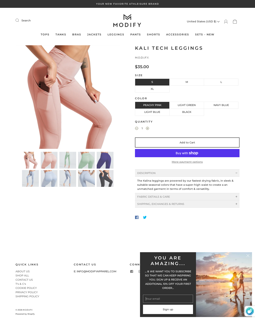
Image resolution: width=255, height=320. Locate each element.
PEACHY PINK (152, 105)
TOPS (45, 34)
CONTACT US (24, 279)
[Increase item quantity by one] (147, 129)
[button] (26, 97)
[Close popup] (248, 256)
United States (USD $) (202, 21)
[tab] (187, 173)
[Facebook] (137, 217)
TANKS (60, 34)
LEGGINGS (116, 34)
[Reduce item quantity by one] (137, 129)
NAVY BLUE (221, 105)
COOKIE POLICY (26, 288)
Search (26, 20)
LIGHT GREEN (187, 105)
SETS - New (204, 34)
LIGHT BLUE (152, 112)
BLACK (186, 112)
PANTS (135, 34)
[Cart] (235, 21)
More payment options (187, 162)
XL (152, 89)
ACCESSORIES (177, 34)
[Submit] (19, 20)
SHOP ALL (22, 275)
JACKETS (94, 34)
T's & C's (20, 284)
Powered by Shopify (25, 314)
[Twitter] (145, 217)
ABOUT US (22, 271)
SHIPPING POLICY (27, 296)
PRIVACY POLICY (26, 292)
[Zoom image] (68, 97)
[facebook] (132, 271)
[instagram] (140, 271)
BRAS (76, 34)
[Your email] (168, 299)
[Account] (226, 21)
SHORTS (153, 34)
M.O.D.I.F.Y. (142, 57)
